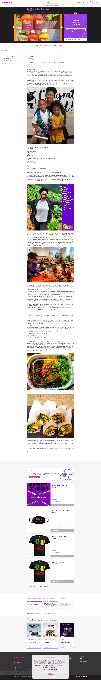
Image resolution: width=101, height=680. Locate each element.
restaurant (54, 62)
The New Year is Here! (73, 39)
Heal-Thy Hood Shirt (7, 58)
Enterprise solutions (83, 662)
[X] (16, 662)
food (49, 62)
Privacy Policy (16, 676)
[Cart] (87, 2)
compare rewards (34, 477)
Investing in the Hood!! (8, 54)
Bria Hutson (30, 10)
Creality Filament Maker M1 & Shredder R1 (33, 642)
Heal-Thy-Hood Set (7, 60)
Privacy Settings (31, 676)
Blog (68, 661)
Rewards (4, 52)
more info (29, 58)
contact (32, 58)
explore (55, 620)
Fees (81, 658)
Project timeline (5, 63)
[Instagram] (19, 662)
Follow (75, 29)
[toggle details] (41, 648)
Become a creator (83, 661)
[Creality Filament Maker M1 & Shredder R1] (34, 630)
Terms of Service (23, 676)
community (45, 62)
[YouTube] (18, 662)
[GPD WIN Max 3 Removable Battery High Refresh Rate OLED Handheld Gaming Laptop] (67, 630)
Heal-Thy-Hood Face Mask (9, 56)
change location (56, 5)
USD (79, 2)
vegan (59, 62)
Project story (4, 50)
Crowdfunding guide (62, 598)
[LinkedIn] (21, 662)
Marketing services (83, 659)
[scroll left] (14, 27)
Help (55, 598)
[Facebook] (14, 662)
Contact (69, 658)
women (62, 62)
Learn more (51, 606)
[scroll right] (62, 27)
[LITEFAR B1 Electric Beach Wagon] (50, 630)
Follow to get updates (32, 608)
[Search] (43, 2)
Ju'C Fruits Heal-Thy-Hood (38, 9)
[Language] (84, 2)
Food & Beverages (31, 62)
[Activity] (89, 2)
